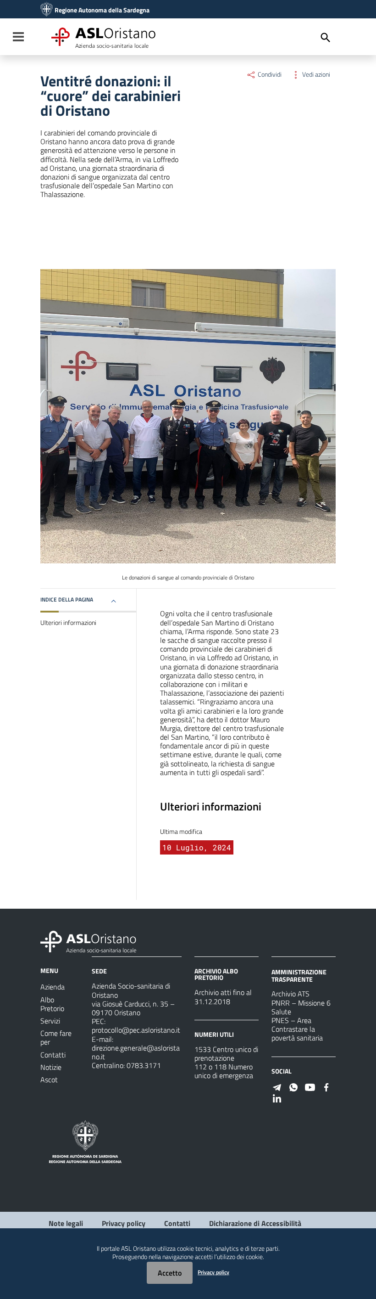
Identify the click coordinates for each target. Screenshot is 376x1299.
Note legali (66, 1223)
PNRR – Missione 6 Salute (301, 1007)
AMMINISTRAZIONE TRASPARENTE (298, 975)
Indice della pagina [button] (66, 599)
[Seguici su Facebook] (326, 1086)
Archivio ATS (290, 993)
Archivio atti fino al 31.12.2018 (223, 997)
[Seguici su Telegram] (276, 1086)
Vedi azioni (315, 74)
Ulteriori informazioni (68, 623)
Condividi (269, 74)
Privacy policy (123, 1223)
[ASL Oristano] (46, 10)
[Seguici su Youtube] (309, 1086)
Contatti (177, 1223)
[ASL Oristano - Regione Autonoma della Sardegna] (88, 940)
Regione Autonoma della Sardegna (102, 10)
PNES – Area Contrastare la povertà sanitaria (297, 1029)
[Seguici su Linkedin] (276, 1097)
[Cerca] (325, 38)
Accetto (170, 1272)
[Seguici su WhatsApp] (293, 1086)
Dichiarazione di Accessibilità (255, 1223)
